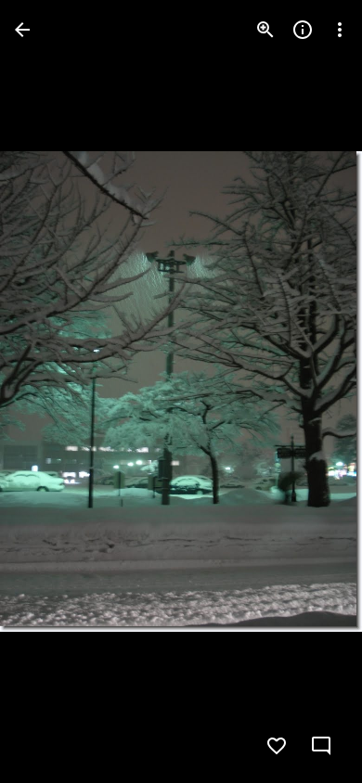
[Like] (276, 746)
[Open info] (302, 29)
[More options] (339, 29)
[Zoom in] (265, 29)
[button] (52, 391)
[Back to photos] (22, 29)
